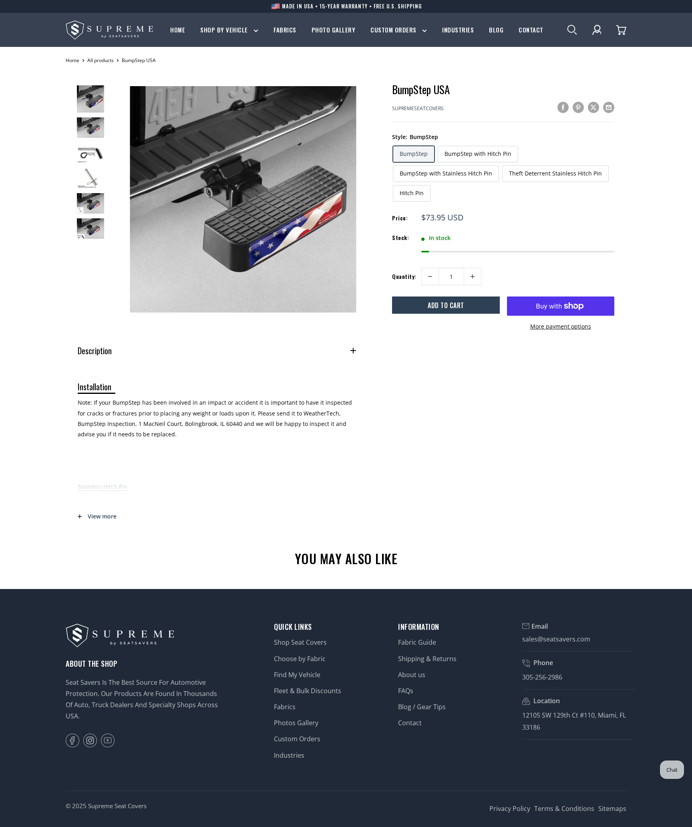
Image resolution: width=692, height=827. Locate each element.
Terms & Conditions (564, 808)
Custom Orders (394, 30)
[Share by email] (608, 107)
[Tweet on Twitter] (593, 107)
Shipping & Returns (427, 658)
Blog (496, 30)
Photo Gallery (334, 30)
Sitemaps (612, 808)
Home (177, 30)
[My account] (596, 30)
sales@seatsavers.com (556, 639)
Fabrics (285, 30)
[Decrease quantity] (430, 276)
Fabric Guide (417, 642)
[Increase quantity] (472, 276)
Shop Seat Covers (300, 642)
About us (411, 674)
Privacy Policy (509, 808)
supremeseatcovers (418, 108)
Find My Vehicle (297, 674)
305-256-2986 (542, 677)
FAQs (405, 690)
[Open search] (572, 30)
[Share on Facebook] (563, 107)
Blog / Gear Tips (422, 706)
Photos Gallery (296, 722)
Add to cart (446, 305)
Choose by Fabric (300, 658)
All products (100, 60)
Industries (458, 30)
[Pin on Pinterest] (578, 107)
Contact (531, 30)
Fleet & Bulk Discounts (307, 690)
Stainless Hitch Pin (102, 486)
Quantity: (404, 276)
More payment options (560, 326)
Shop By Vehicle (224, 30)
